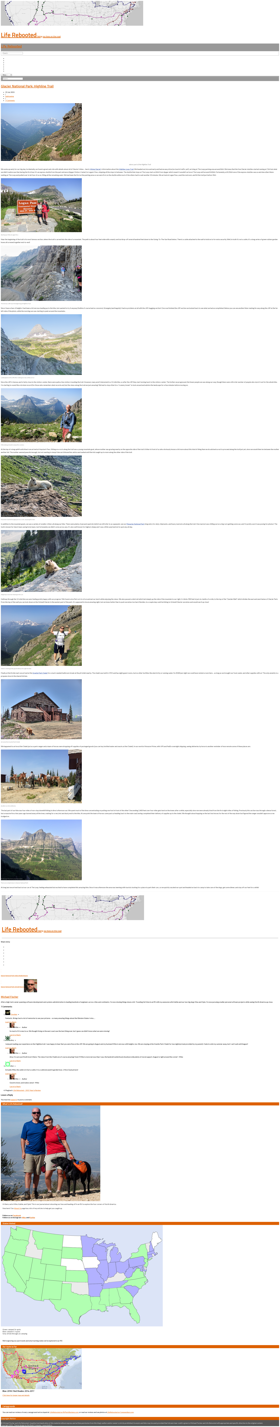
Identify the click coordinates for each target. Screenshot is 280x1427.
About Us (8, 63)
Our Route (9, 65)
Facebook (17, 1215)
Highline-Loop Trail (126, 169)
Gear (7, 71)
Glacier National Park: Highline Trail (27, 86)
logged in (13, 1100)
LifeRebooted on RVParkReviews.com (64, 1412)
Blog (7, 58)
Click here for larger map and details (16, 1395)
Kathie (32, 1217)
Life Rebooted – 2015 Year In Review (27, 1090)
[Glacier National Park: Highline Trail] (41, 160)
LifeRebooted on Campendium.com (120, 1412)
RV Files (8, 69)
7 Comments (10, 100)
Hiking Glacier (95, 169)
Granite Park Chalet (40, 673)
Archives (8, 60)
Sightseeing (9, 96)
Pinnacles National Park (135, 524)
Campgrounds (10, 67)
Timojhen (13, 1014)
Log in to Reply (10, 1022)
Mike (24, 1217)
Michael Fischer (9, 997)
